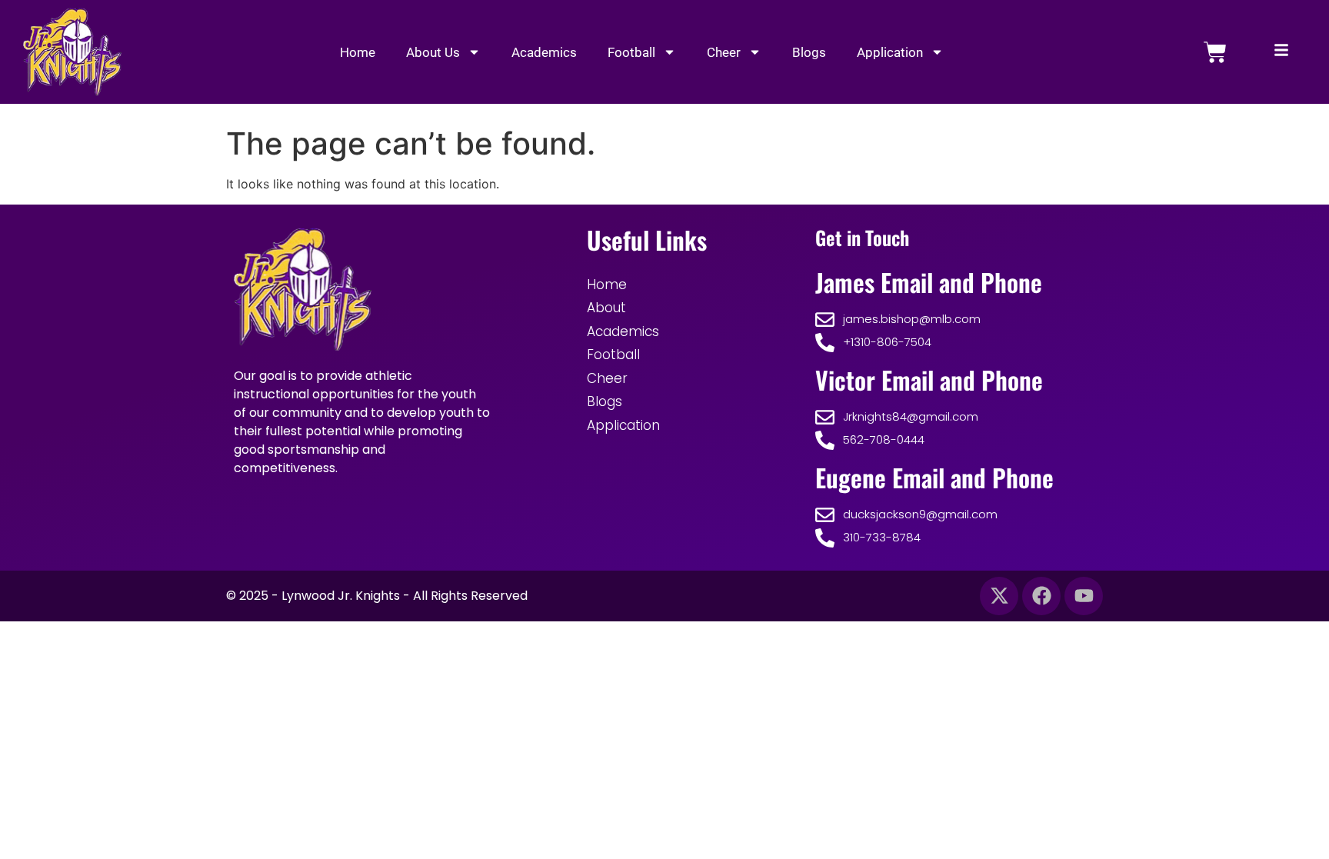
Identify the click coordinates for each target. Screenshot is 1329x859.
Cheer (724, 52)
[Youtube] (1083, 596)
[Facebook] (1041, 596)
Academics (544, 52)
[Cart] (1215, 52)
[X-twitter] (999, 596)
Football (631, 52)
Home (357, 52)
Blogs (809, 52)
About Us (433, 52)
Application (890, 52)
